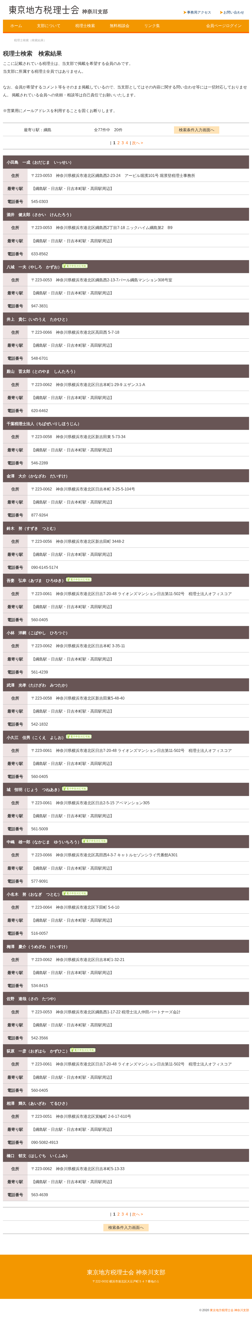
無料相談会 (119, 26)
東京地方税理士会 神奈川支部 (126, 1272)
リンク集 (152, 26)
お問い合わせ (233, 12)
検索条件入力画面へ (196, 130)
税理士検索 (85, 26)
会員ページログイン (224, 26)
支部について (49, 26)
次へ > (137, 143)
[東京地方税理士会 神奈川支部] (58, 10)
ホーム (16, 26)
